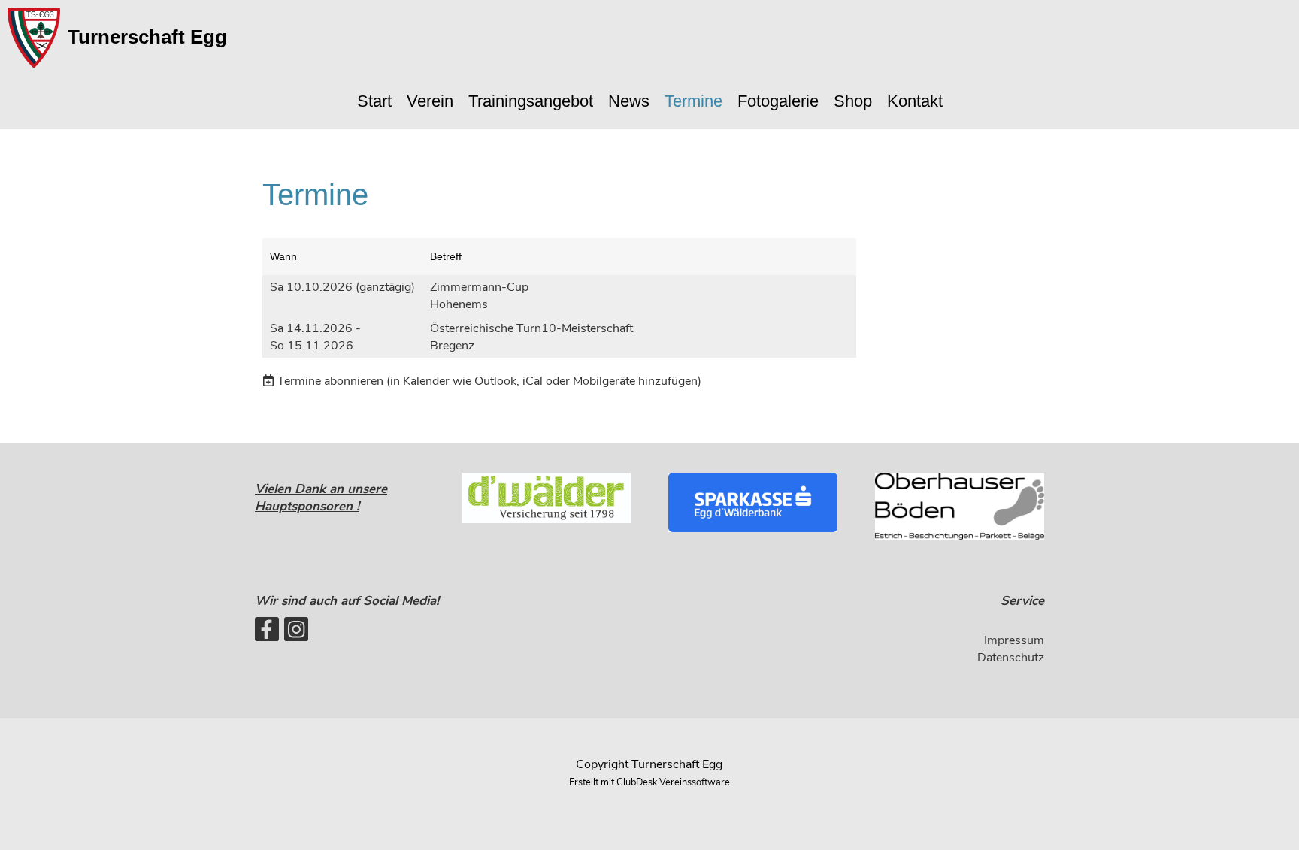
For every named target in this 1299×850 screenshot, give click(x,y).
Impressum (1014, 640)
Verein (430, 101)
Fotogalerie (778, 101)
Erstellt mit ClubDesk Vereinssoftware (649, 782)
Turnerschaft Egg (147, 37)
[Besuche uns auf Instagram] (296, 633)
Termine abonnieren (330, 381)
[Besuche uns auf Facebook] (267, 633)
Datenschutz (1010, 657)
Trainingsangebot (530, 101)
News (629, 101)
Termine (693, 101)
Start (374, 101)
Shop (853, 101)
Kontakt (915, 101)
